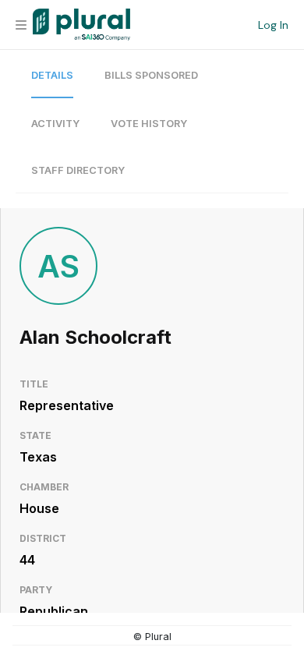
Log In (273, 25)
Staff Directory (78, 170)
